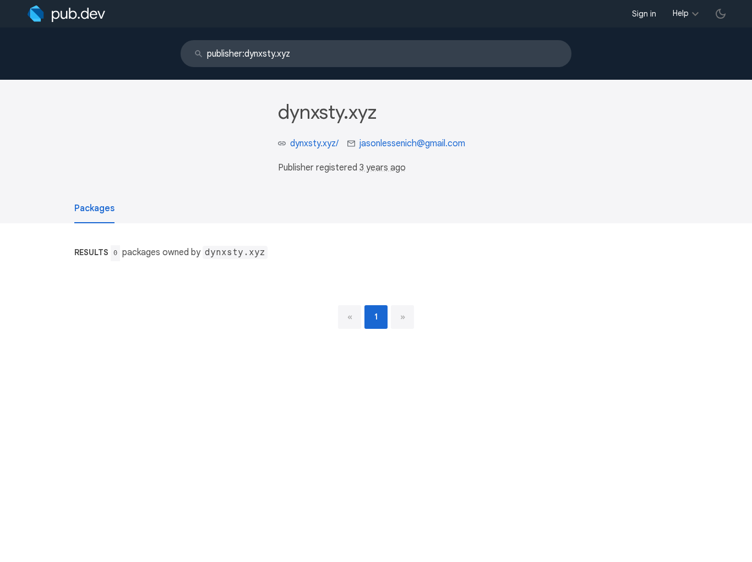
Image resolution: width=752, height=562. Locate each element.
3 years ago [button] (382, 167)
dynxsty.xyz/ (314, 143)
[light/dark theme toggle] (720, 13)
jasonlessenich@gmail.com (412, 143)
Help (681, 13)
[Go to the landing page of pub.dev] (66, 13)
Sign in (644, 14)
